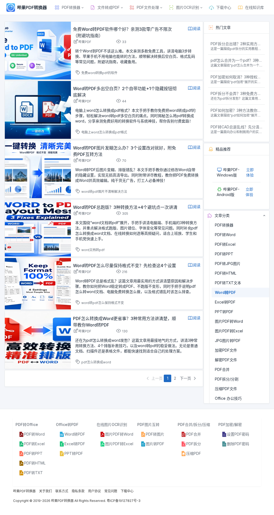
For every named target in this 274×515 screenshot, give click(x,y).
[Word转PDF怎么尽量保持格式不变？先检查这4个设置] (38, 283)
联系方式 (61, 491)
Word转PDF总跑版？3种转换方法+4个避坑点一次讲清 (125, 207)
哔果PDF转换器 (24, 491)
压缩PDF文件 (226, 388)
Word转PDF (225, 292)
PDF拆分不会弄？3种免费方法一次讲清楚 (237, 93)
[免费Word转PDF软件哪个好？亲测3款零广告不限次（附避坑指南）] (38, 50)
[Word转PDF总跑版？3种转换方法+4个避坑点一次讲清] (38, 227)
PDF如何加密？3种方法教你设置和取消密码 (237, 110)
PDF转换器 (224, 225)
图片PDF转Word (229, 321)
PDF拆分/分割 (226, 379)
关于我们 (45, 491)
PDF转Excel (225, 244)
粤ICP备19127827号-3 (123, 501)
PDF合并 (222, 369)
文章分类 (222, 215)
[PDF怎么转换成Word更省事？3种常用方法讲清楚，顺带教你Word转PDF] (38, 339)
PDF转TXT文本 (228, 282)
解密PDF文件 (226, 360)
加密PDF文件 (226, 350)
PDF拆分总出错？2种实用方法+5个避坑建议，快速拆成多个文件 (237, 43)
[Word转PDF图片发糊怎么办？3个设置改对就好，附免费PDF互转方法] (38, 169)
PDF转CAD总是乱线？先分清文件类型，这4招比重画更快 (237, 127)
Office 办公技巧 (228, 398)
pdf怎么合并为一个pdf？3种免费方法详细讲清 (237, 60)
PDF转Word (225, 234)
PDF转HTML (225, 273)
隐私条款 (78, 491)
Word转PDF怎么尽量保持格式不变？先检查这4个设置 (124, 265)
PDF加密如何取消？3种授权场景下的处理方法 (237, 77)
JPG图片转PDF (228, 340)
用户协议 (94, 491)
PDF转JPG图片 (228, 263)
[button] (69, 7)
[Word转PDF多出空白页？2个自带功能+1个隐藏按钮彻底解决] (38, 109)
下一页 (186, 378)
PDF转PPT (224, 254)
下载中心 (127, 491)
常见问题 (110, 491)
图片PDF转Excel (229, 331)
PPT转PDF (224, 311)
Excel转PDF (225, 302)
